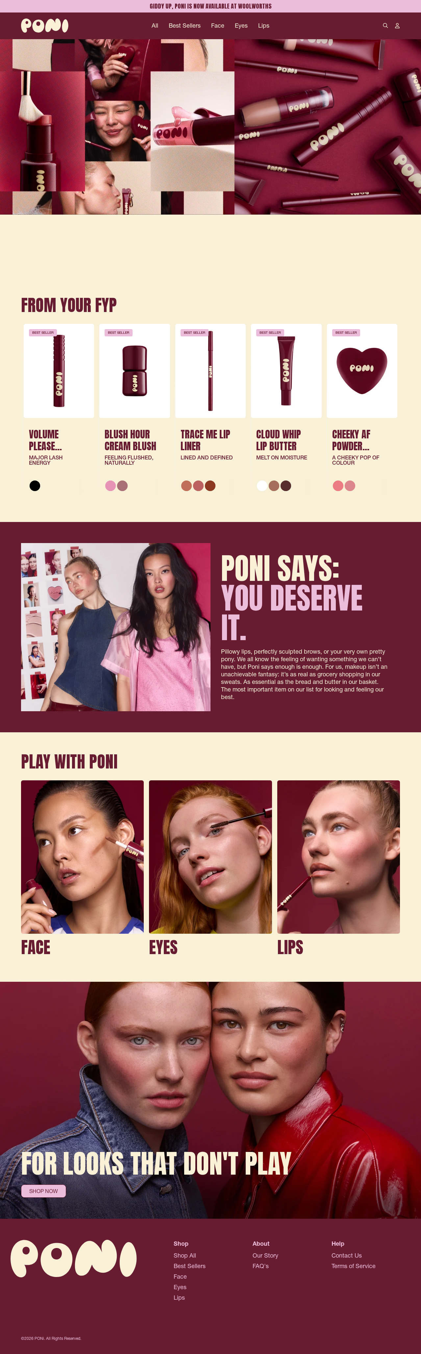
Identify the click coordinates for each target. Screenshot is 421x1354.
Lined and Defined (207, 457)
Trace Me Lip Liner (205, 440)
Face (217, 25)
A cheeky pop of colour (355, 460)
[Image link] (210, 157)
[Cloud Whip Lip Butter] (286, 371)
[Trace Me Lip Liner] (210, 371)
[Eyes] (210, 870)
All (155, 25)
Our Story (265, 1255)
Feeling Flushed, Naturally (129, 460)
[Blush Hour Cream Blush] (134, 371)
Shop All (185, 1255)
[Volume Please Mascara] (59, 371)
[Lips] (338, 870)
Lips (263, 25)
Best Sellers (185, 25)
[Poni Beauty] (44, 26)
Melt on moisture (281, 457)
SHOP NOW (43, 1191)
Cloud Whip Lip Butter (278, 440)
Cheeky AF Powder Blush (351, 446)
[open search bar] (385, 25)
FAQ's (261, 1266)
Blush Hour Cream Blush (130, 440)
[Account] (397, 25)
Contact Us (347, 1255)
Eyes (241, 25)
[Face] (82, 870)
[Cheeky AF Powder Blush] (362, 371)
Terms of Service (354, 1266)
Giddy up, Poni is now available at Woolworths (211, 6)
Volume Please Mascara (47, 446)
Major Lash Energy (46, 460)
